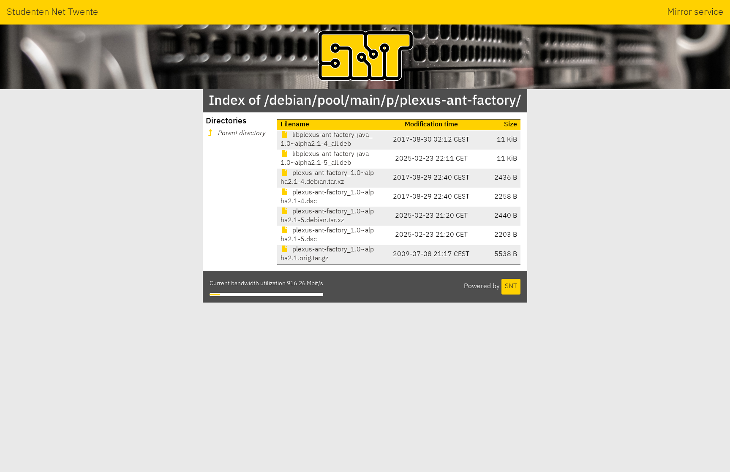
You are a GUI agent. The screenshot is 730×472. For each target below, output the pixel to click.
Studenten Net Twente (52, 12)
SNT (511, 286)
